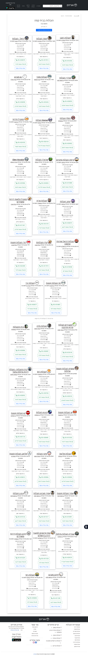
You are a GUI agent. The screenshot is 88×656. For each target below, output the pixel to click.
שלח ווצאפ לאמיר (67, 521)
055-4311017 (45, 517)
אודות (23, 6)
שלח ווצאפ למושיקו (66, 400)
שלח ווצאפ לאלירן (67, 356)
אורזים (70, 5)
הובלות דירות (77, 627)
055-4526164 (45, 141)
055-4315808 (68, 183)
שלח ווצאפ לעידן (43, 270)
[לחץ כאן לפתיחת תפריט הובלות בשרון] (51, 635)
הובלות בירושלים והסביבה (53, 641)
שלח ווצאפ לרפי (55, 308)
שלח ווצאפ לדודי (19, 270)
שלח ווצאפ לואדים (20, 106)
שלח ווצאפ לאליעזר (66, 481)
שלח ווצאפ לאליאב (20, 441)
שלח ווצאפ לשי (67, 271)
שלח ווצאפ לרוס (43, 397)
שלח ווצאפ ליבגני (20, 562)
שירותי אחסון (77, 646)
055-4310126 (21, 517)
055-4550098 (21, 102)
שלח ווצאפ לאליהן (20, 229)
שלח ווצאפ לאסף (67, 187)
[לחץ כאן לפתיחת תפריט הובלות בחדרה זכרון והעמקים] (55, 632)
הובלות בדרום (69, 15)
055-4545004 (45, 183)
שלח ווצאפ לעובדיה (66, 561)
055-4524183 (21, 142)
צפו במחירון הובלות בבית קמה (44, 30)
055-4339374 (68, 557)
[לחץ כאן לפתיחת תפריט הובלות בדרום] (51, 646)
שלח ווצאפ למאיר (43, 106)
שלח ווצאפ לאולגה (67, 105)
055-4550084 (68, 477)
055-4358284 (33, 598)
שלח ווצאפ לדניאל (43, 146)
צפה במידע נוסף (67, 69)
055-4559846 (45, 477)
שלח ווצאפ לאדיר (20, 64)
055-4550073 (68, 223)
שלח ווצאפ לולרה (43, 355)
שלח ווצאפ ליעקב (67, 227)
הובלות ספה (77, 640)
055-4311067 (21, 225)
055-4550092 (21, 395)
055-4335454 (45, 102)
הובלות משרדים (76, 631)
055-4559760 (45, 393)
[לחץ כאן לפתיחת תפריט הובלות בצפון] (52, 627)
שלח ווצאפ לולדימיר (43, 187)
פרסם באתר (35, 627)
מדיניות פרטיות (18, 6)
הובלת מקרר (77, 638)
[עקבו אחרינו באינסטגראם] (34, 642)
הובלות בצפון (57, 627)
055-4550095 (68, 101)
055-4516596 (68, 61)
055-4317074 (45, 266)
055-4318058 (68, 267)
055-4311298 (56, 598)
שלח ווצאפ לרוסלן (67, 147)
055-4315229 (21, 558)
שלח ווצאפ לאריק (43, 228)
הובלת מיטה (77, 635)
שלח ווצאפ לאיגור (67, 65)
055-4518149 (68, 352)
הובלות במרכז (57, 638)
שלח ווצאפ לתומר (43, 64)
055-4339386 (21, 183)
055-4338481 (45, 437)
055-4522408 (21, 266)
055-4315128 (45, 558)
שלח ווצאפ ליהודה (67, 441)
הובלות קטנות (77, 629)
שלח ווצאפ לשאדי (20, 146)
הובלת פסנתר (77, 644)
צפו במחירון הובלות (15, 630)
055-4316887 (56, 304)
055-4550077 (33, 304)
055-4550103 (68, 396)
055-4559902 (68, 143)
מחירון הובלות (33, 6)
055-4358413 (21, 477)
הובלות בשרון (57, 635)
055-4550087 (45, 351)
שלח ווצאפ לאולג (20, 187)
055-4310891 (68, 517)
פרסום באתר (28, 6)
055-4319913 (45, 60)
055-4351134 (21, 437)
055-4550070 (21, 60)
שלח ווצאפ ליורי (31, 308)
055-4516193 (45, 224)
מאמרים (38, 6)
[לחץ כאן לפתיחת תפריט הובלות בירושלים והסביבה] (60, 643)
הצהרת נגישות (35, 633)
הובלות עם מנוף (76, 633)
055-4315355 (68, 437)
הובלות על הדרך (76, 642)
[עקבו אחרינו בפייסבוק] (36, 642)
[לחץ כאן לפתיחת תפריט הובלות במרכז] (51, 638)
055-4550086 (21, 350)
